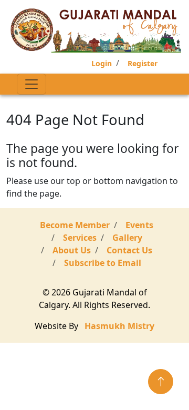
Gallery (127, 237)
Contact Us (129, 250)
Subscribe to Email (102, 263)
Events (139, 225)
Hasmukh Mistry (119, 326)
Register (143, 63)
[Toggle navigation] (31, 84)
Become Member (75, 225)
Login (101, 63)
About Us (71, 250)
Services (80, 237)
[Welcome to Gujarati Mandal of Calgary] (96, 30)
